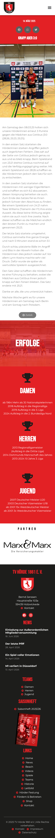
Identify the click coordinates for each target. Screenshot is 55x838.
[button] (19, 29)
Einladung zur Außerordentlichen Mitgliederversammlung (26, 631)
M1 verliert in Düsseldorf (21, 666)
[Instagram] (31, 615)
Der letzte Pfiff (14, 643)
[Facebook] (24, 615)
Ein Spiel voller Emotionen (22, 654)
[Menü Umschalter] (49, 8)
